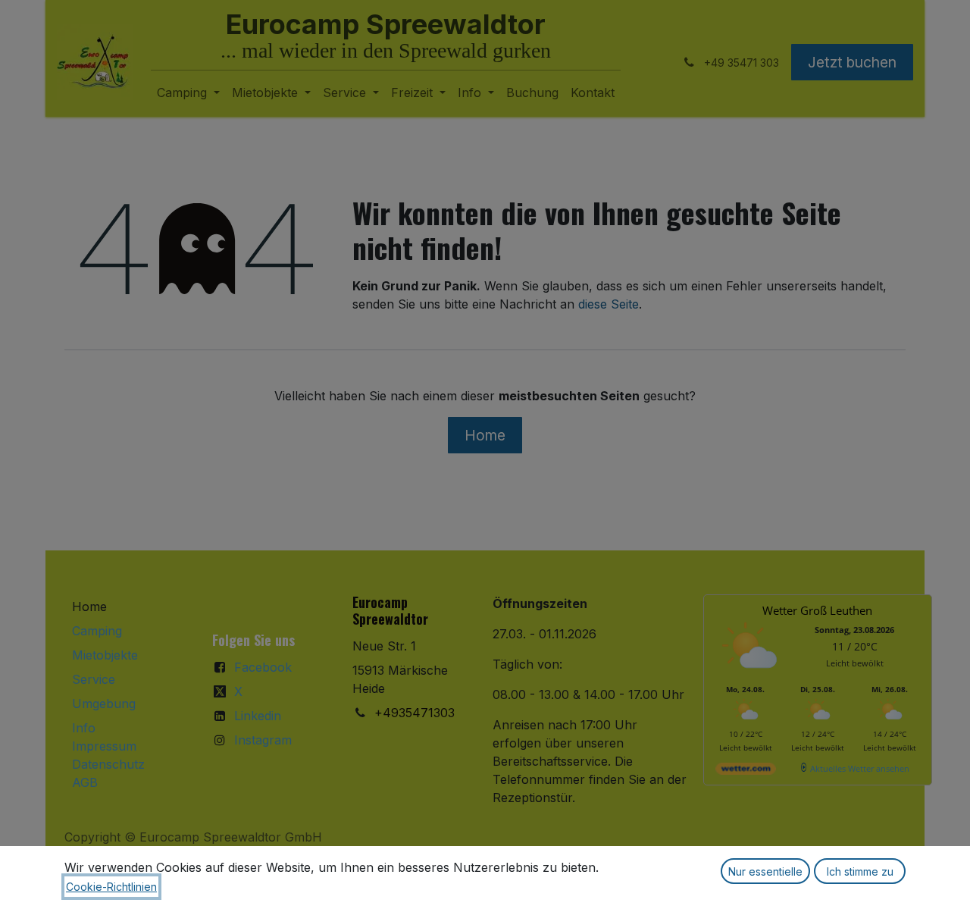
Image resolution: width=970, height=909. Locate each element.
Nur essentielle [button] (765, 871)
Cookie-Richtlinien (111, 886)
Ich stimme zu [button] (860, 871)
